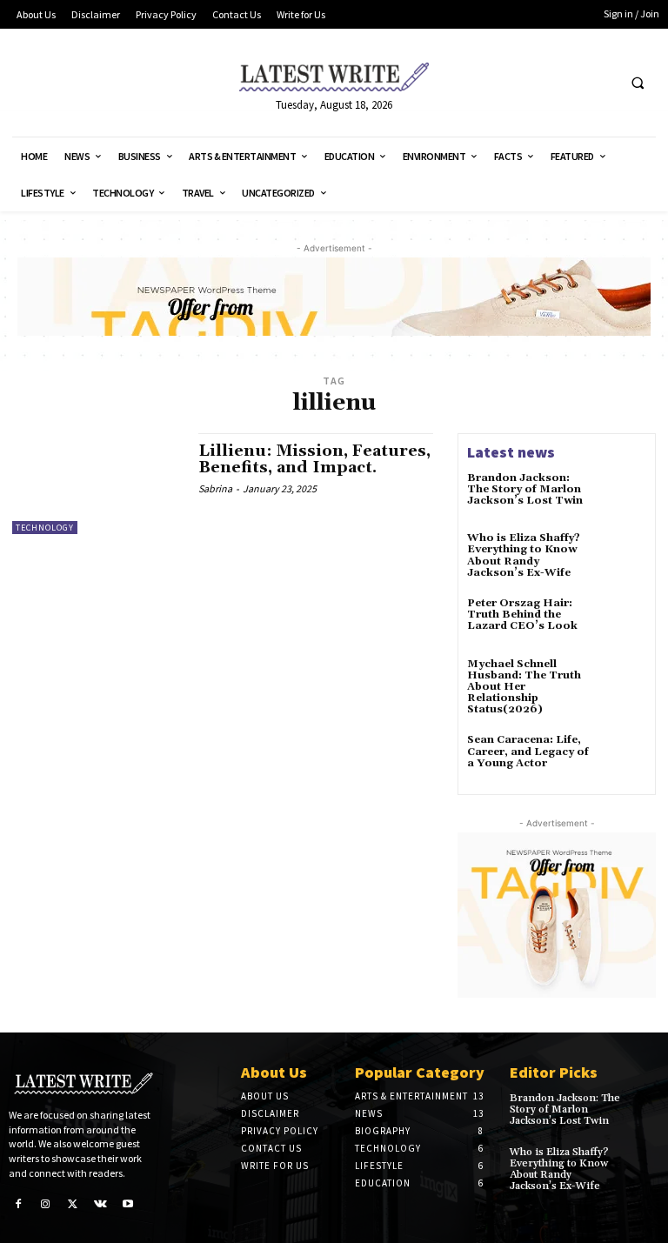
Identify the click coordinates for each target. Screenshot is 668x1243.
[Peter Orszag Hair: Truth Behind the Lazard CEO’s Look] (622, 621)
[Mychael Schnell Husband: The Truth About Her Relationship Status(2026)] (622, 681)
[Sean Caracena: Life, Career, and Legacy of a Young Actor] (622, 757)
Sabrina (215, 488)
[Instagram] (46, 1203)
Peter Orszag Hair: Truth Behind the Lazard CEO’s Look (522, 614)
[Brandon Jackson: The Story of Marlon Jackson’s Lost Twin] (622, 495)
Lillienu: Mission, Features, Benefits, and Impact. (314, 459)
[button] (637, 83)
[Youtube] (127, 1203)
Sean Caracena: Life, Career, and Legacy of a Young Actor (528, 751)
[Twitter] (73, 1203)
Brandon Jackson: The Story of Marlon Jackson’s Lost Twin (525, 489)
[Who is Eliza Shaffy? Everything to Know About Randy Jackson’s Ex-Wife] (622, 555)
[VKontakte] (100, 1203)
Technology (45, 527)
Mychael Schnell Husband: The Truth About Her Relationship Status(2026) (524, 687)
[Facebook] (18, 1203)
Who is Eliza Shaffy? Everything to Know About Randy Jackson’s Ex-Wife (523, 555)
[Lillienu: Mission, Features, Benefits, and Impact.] (96, 483)
